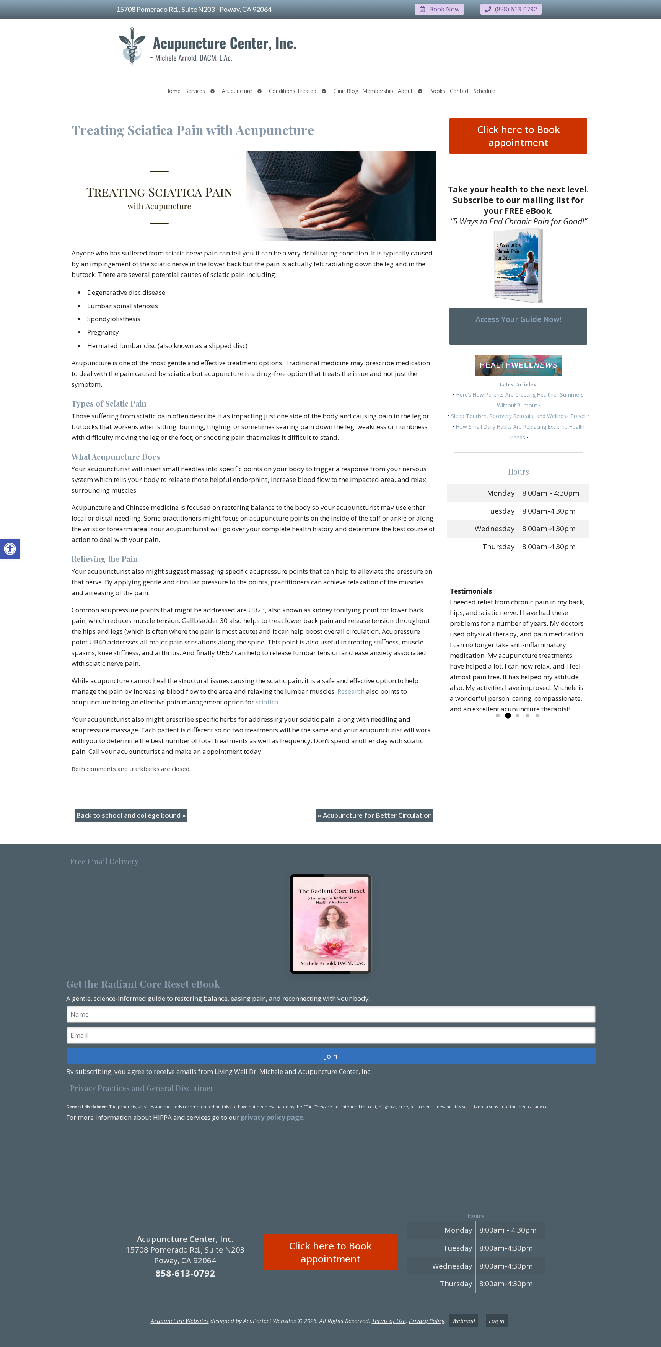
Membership (378, 90)
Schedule (484, 90)
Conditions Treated (292, 90)
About (405, 90)
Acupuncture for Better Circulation (374, 815)
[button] (10, 549)
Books (437, 90)
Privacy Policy (426, 1320)
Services (195, 90)
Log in (497, 1320)
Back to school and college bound (131, 815)
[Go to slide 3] (517, 716)
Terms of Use (389, 1320)
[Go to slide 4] (527, 716)
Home (173, 90)
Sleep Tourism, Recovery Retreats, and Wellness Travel (518, 416)
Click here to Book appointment (518, 136)
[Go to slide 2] (507, 716)
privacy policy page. (273, 1117)
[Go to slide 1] (497, 716)
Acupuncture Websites (180, 1320)
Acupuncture (237, 90)
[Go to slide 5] (537, 716)
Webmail (463, 1320)
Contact (459, 90)
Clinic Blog (345, 90)
